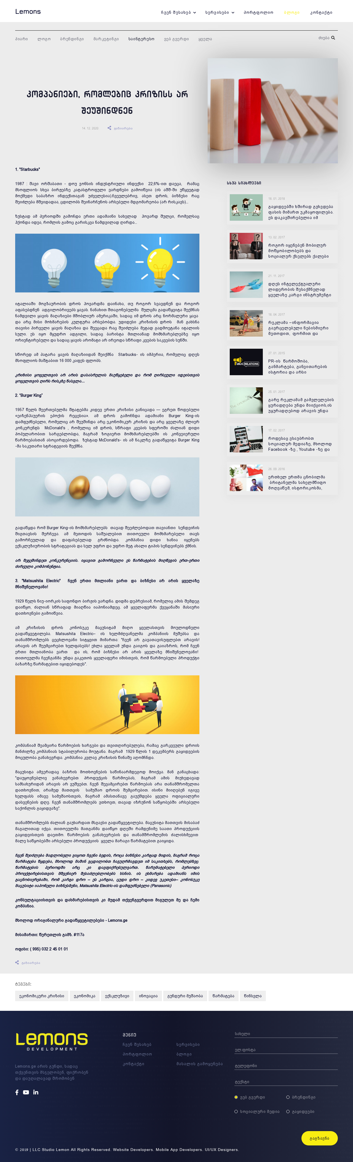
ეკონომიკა (84, 996)
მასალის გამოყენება (199, 1064)
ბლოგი (292, 12)
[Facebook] (17, 1093)
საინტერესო (142, 39)
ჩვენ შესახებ (176, 12)
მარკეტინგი (106, 39)
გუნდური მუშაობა (185, 996)
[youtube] (27, 1093)
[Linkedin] (36, 1093)
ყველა (205, 39)
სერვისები (217, 12)
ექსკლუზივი (117, 996)
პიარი (21, 39)
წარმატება (223, 996)
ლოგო (44, 39)
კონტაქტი (321, 12)
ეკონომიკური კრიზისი (41, 996)
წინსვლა (253, 996)
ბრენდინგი (72, 39)
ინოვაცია (148, 996)
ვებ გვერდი (176, 39)
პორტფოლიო (259, 12)
